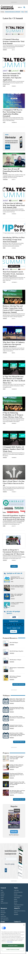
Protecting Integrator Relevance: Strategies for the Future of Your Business (17, 709)
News (4, 122)
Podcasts (2, 895)
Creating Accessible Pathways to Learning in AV (17, 603)
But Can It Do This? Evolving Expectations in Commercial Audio (17, 717)
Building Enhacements (18, 892)
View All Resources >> (5, 919)
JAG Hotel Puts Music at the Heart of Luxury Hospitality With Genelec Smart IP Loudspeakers (17, 792)
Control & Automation (18, 895)
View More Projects (19, 799)
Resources (3, 894)
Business (15, 894)
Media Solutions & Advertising (19, 910)
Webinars (12, 703)
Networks (16, 901)
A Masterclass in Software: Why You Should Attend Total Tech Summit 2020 (14, 205)
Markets (15, 899)
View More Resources (18, 684)
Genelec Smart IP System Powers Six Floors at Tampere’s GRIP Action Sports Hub (17, 757)
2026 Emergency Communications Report (17, 668)
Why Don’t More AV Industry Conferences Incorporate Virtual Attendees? (14, 344)
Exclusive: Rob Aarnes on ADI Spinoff (12, 11)
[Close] (24, 925)
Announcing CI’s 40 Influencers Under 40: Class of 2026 (17, 578)
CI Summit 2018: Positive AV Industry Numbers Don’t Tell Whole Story (13, 449)
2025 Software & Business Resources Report (15, 676)
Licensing (16, 912)
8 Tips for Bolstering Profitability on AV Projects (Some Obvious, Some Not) (13, 414)
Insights (5, 49)
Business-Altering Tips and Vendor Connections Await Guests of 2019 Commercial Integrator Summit (13, 309)
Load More (14, 566)
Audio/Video (16, 890)
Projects (12, 769)
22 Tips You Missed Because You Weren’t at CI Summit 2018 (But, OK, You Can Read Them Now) (14, 379)
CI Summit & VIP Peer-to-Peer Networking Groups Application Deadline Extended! (13, 112)
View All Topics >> (17, 906)
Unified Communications (18, 904)
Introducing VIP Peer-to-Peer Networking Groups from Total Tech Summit (14, 239)
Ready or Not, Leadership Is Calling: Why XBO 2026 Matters (17, 595)
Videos (2, 901)
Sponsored (5, 179)
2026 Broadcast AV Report (15, 659)
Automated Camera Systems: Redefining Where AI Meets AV (16, 725)
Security (15, 903)
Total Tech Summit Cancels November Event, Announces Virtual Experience (13, 273)
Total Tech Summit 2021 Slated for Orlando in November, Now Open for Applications (12, 76)
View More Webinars (19, 741)
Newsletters (16, 914)
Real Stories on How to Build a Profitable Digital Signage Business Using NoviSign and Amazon (17, 734)
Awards (2, 897)
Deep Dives (12, 644)
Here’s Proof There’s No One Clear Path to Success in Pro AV (13, 483)
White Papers (3, 912)
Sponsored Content (4, 903)
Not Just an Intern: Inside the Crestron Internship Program (17, 586)
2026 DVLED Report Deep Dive (16, 651)
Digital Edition (3, 916)
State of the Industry (4, 918)
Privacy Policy (9, 941)
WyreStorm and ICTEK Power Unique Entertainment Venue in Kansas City (17, 775)
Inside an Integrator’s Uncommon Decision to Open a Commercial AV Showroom (13, 551)
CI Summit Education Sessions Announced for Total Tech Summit (13, 41)
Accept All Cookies (13, 945)
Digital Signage (17, 897)
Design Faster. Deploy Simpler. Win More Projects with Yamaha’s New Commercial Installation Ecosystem (17, 700)
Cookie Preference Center (12, 949)
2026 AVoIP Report (14, 642)
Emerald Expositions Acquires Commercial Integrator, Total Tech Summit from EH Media (14, 517)
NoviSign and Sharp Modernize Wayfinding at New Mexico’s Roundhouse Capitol (16, 766)
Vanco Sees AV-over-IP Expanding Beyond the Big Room (12, 171)
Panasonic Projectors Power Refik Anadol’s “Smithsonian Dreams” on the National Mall (17, 783)
